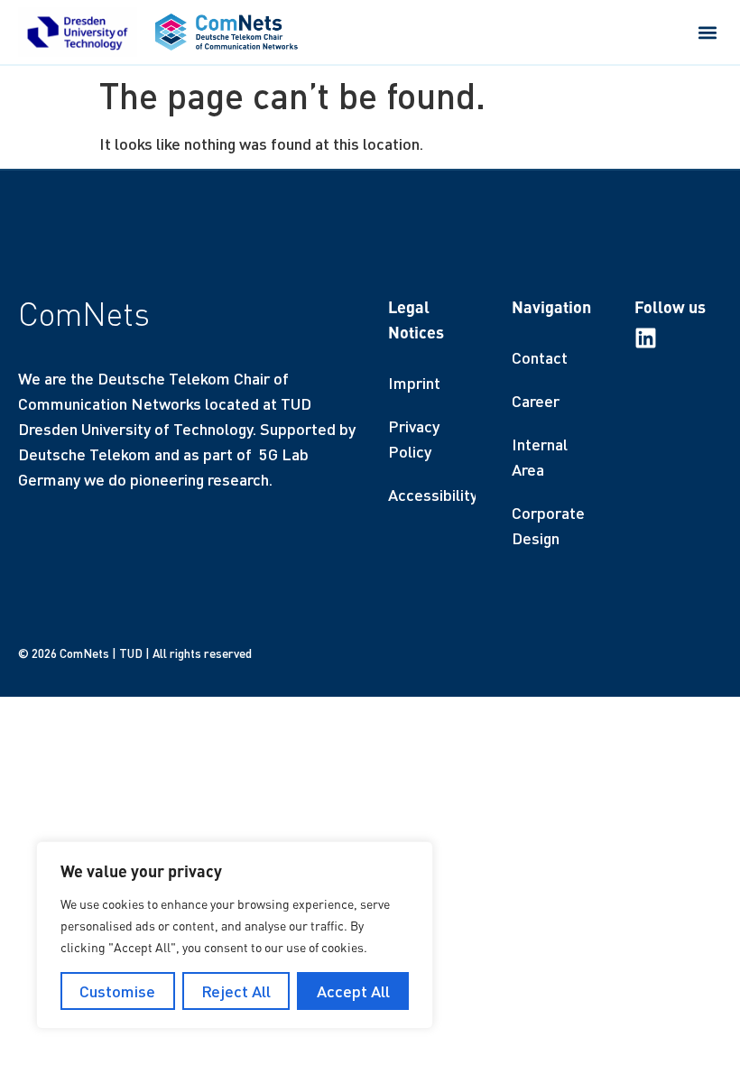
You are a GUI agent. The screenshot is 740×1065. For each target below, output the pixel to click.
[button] (707, 32)
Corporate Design (548, 525)
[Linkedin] (645, 338)
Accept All (353, 991)
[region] (234, 935)
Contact (540, 357)
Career (536, 401)
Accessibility (432, 495)
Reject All (236, 991)
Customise (117, 991)
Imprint (414, 383)
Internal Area (540, 456)
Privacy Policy (413, 438)
